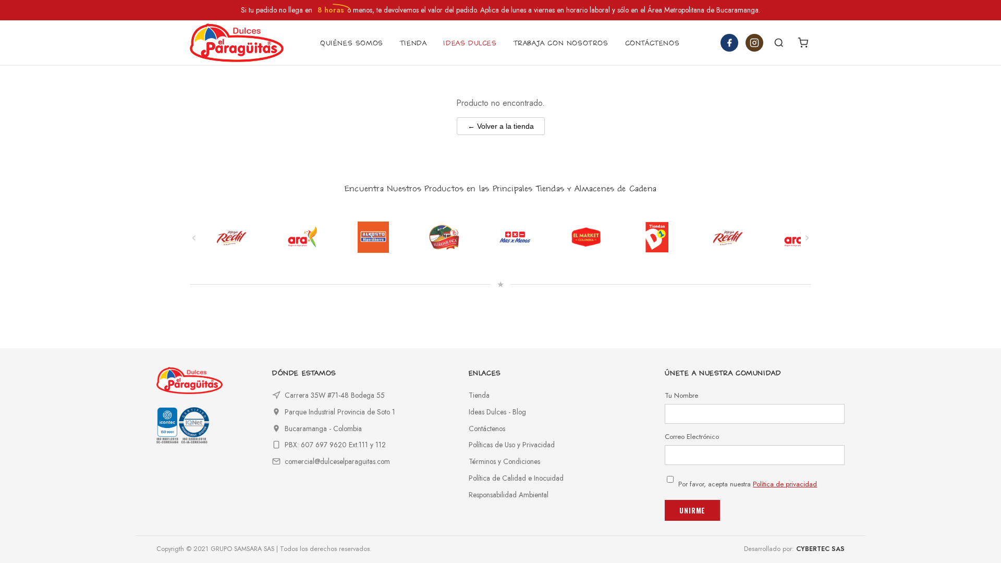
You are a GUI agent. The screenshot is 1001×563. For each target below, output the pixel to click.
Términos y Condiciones (504, 461)
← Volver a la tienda (501, 126)
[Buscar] (779, 42)
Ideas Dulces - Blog (497, 412)
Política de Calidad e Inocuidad (516, 478)
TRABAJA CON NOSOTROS (561, 43)
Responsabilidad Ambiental (508, 494)
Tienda (479, 395)
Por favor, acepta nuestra (747, 484)
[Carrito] (803, 42)
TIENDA (413, 43)
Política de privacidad (785, 484)
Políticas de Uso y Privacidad (512, 444)
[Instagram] (754, 43)
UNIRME (692, 510)
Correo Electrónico (692, 437)
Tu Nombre (681, 395)
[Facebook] (729, 43)
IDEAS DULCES (469, 43)
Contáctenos (487, 428)
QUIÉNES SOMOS (351, 43)
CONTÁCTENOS (652, 43)
